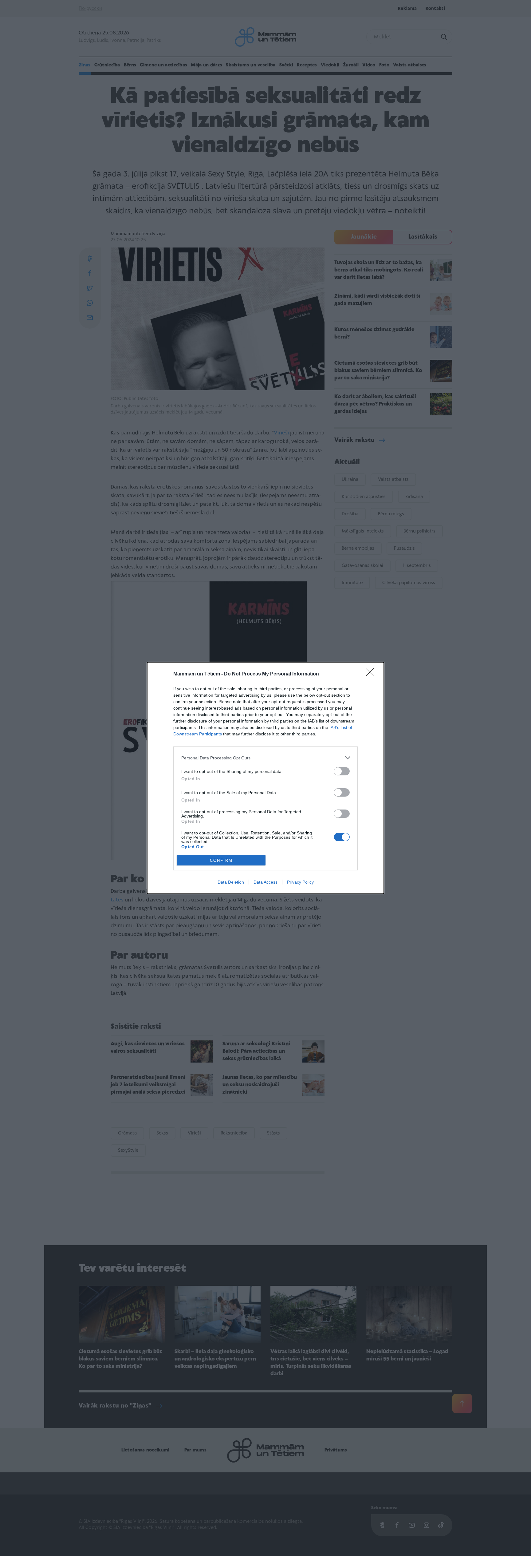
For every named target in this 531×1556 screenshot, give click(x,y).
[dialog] (265, 778)
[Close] (372, 674)
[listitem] (265, 757)
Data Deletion (231, 882)
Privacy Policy (300, 882)
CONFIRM (221, 860)
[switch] (342, 771)
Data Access (265, 882)
